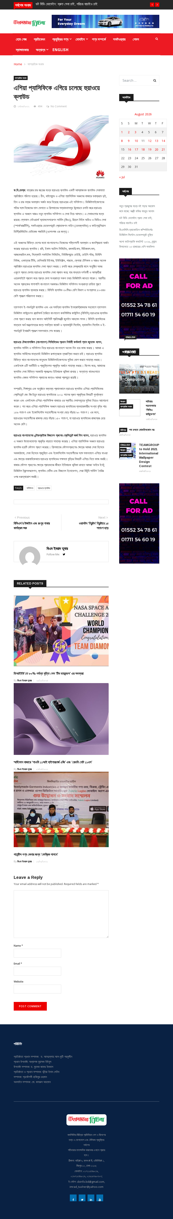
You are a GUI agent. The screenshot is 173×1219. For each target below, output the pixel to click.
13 (156, 141)
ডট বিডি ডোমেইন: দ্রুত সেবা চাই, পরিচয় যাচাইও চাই (66, 4)
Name (18, 945)
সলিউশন (30, 488)
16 (129, 149)
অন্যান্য (40, 49)
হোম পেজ (21, 39)
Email (18, 963)
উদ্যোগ (122, 401)
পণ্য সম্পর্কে (99, 39)
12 (149, 141)
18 (143, 149)
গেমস (136, 39)
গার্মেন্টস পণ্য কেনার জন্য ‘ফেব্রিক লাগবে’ (36, 854)
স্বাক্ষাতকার (22, 49)
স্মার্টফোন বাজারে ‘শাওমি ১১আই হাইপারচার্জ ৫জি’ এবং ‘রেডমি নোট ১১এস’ (53, 762)
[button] (152, 5)
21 (163, 149)
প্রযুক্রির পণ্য (60, 39)
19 (149, 149)
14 (163, 141)
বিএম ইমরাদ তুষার (57, 548)
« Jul (122, 177)
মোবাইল (80, 39)
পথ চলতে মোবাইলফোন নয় (141, 429)
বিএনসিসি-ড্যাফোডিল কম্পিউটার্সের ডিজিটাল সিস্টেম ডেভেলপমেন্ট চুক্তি (136, 232)
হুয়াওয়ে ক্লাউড (44, 488)
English (60, 49)
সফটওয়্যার (119, 39)
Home (18, 64)
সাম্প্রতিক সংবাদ (36, 64)
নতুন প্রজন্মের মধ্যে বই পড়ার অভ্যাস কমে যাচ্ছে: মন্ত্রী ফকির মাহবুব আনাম (137, 208)
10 (136, 141)
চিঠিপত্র (123, 429)
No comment (59, 106)
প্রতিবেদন (39, 39)
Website (18, 981)
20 (156, 149)
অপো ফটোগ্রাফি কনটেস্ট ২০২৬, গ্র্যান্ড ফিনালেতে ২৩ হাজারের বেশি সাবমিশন (138, 244)
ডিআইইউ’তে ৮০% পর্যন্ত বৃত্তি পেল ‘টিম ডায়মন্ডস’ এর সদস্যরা (49, 673)
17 (136, 149)
